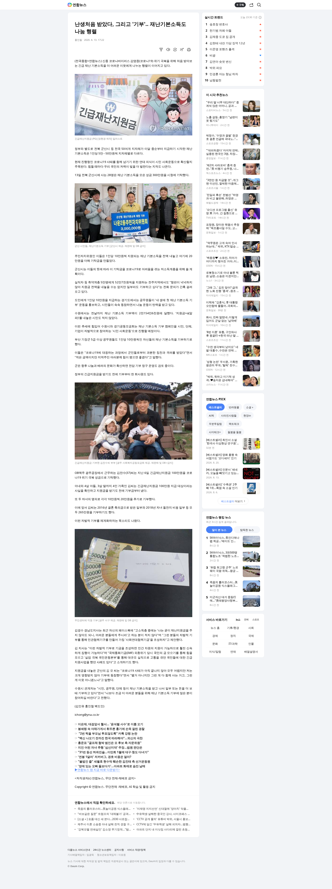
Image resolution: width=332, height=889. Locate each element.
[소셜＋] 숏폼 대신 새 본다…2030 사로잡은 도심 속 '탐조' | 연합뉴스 (105, 819)
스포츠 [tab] (255, 619)
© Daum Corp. (76, 866)
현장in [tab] (247, 415)
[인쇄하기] (188, 49)
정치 (233, 636)
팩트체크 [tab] (234, 423)
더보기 (232, 501)
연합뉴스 (79, 5)
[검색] (260, 5)
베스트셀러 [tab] (215, 407)
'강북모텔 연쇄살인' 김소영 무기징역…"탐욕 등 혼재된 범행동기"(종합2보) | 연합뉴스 (105, 829)
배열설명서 (251, 652)
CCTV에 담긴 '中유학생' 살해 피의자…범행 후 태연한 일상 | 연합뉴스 (163, 824)
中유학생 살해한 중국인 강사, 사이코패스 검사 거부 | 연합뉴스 (163, 814)
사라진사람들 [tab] (229, 415)
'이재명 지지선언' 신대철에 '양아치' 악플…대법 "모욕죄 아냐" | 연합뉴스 (163, 809)
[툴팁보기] (260, 17)
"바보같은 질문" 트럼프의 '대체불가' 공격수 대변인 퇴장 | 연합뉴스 (105, 814)
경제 (215, 636)
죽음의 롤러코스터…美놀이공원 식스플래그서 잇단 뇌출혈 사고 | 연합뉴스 (105, 809)
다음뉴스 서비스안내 (79, 849)
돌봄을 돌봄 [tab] (234, 432)
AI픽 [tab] (211, 415)
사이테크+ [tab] (215, 432)
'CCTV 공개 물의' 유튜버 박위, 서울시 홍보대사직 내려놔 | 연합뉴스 (163, 819)
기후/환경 (233, 628)
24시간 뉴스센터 (102, 849)
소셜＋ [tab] (250, 407)
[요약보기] (161, 49)
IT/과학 (233, 644)
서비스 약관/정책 (136, 849)
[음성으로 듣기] (168, 49)
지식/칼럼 (215, 652)
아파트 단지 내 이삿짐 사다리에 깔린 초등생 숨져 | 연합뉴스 (163, 829)
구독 (241, 4)
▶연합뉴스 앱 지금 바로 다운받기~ (97, 770)
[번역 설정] (175, 49)
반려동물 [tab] (234, 407)
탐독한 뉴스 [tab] (247, 530)
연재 (233, 652)
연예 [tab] (246, 619)
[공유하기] (251, 5)
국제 (251, 636)
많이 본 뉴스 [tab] (219, 530)
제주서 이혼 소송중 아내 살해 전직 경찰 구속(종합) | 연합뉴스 (105, 824)
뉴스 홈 (215, 628)
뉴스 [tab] (238, 619)
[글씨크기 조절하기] (181, 49)
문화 (215, 644)
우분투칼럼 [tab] (215, 423)
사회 (251, 628)
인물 (251, 644)
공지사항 (119, 849)
